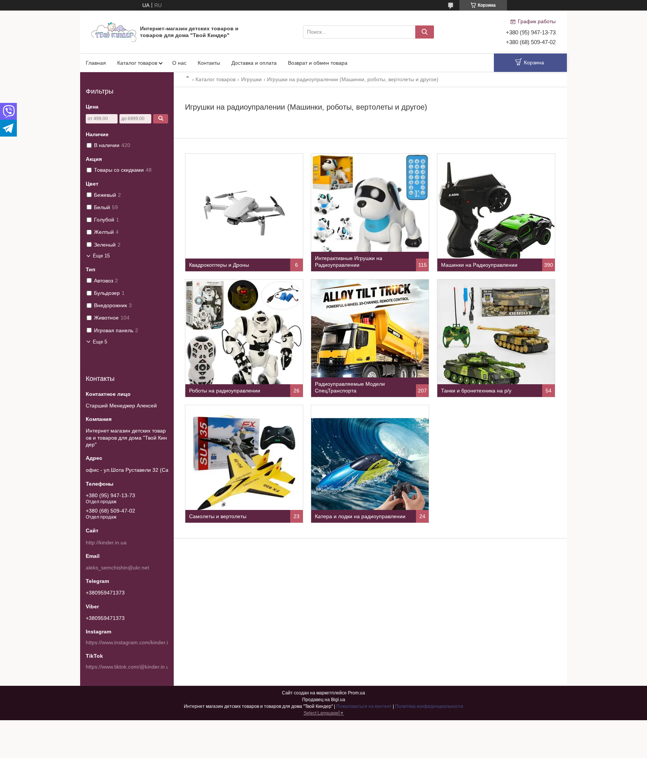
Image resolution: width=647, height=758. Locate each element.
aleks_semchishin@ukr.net (117, 568)
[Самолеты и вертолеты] (244, 464)
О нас (179, 63)
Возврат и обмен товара (317, 63)
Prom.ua (356, 693)
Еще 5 (100, 342)
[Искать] (424, 32)
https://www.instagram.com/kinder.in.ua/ (133, 642)
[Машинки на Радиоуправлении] (496, 212)
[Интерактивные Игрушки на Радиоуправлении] (370, 212)
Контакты (209, 63)
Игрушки (251, 79)
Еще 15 (101, 256)
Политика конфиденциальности (429, 706)
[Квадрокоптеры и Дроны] (244, 212)
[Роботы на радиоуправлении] (244, 338)
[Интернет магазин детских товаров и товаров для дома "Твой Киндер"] (113, 31)
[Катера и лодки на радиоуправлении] (370, 464)
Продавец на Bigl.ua (323, 699)
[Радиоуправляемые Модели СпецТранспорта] (370, 338)
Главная (96, 63)
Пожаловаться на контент (364, 706)
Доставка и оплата (254, 63)
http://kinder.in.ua (106, 542)
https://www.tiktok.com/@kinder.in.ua (129, 667)
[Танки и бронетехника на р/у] (496, 338)
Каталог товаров (137, 63)
